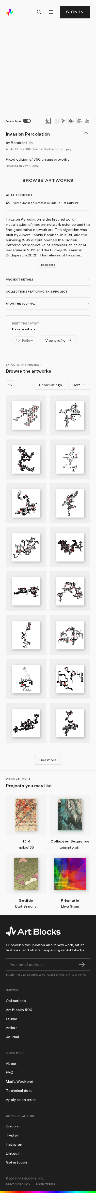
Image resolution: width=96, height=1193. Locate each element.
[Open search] (39, 12)
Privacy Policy (77, 974)
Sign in (75, 12)
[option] (48, 121)
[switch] (27, 121)
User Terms (54, 974)
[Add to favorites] (86, 134)
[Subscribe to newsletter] (82, 964)
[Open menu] (51, 12)
